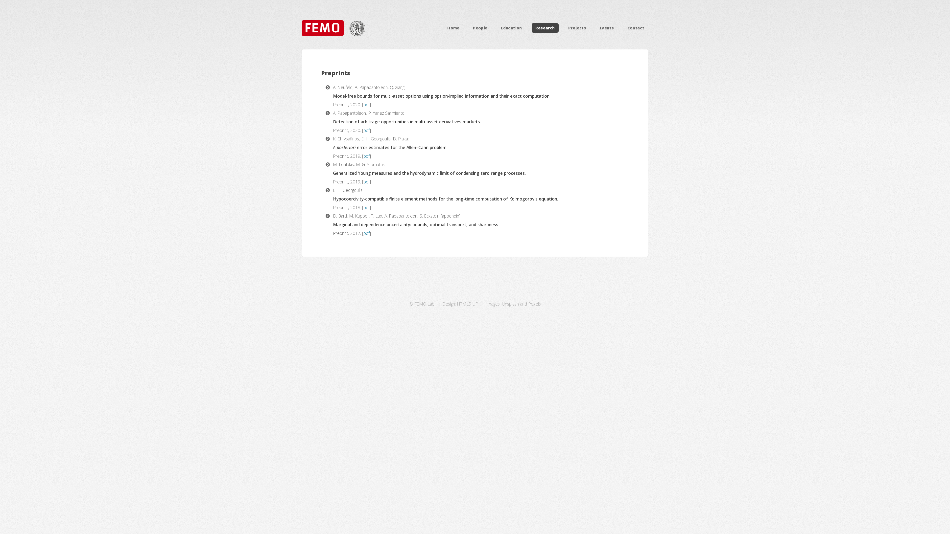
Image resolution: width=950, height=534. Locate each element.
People (480, 28)
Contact (635, 28)
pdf (366, 105)
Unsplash (510, 304)
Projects (577, 28)
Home (453, 28)
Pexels (534, 304)
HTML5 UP (467, 304)
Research (545, 28)
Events (607, 28)
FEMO (323, 28)
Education (511, 28)
